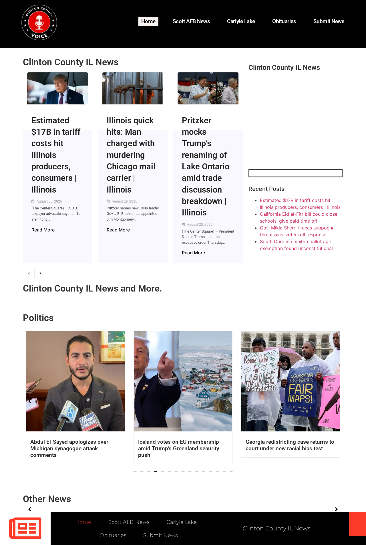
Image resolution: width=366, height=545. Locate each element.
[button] (135, 471)
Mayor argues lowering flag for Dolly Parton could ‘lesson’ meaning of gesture (290, 448)
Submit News (329, 21)
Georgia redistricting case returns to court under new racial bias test (182, 445)
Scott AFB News (191, 21)
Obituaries (284, 21)
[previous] (29, 273)
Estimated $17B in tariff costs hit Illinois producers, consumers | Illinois (55, 155)
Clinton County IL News (70, 62)
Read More (43, 230)
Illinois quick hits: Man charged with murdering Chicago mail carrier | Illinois (131, 155)
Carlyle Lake (241, 21)
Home (148, 21)
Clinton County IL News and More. (92, 288)
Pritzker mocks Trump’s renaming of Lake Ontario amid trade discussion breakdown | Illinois (205, 167)
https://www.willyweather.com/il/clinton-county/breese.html (291, 139)
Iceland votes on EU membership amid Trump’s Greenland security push (70, 448)
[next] (40, 273)
